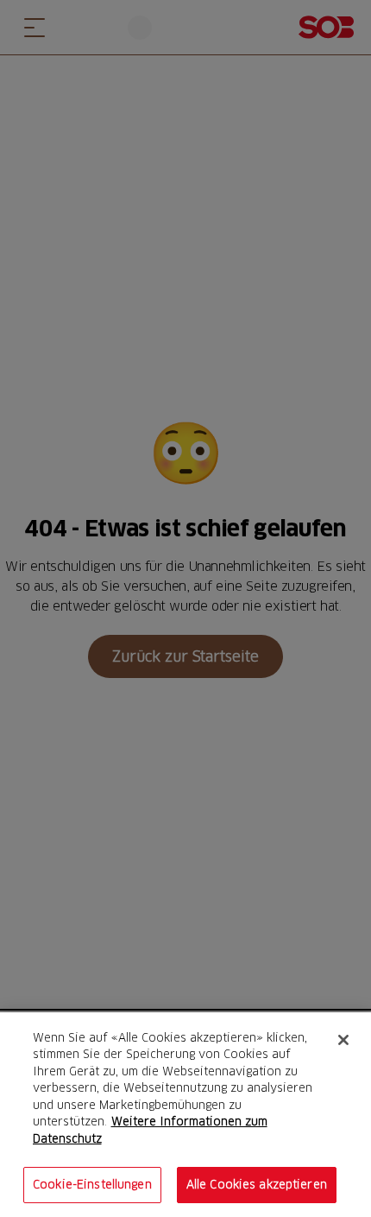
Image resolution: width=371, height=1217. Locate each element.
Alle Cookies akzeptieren (256, 1184)
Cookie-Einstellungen (92, 1184)
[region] (185, 1114)
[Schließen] (343, 1040)
